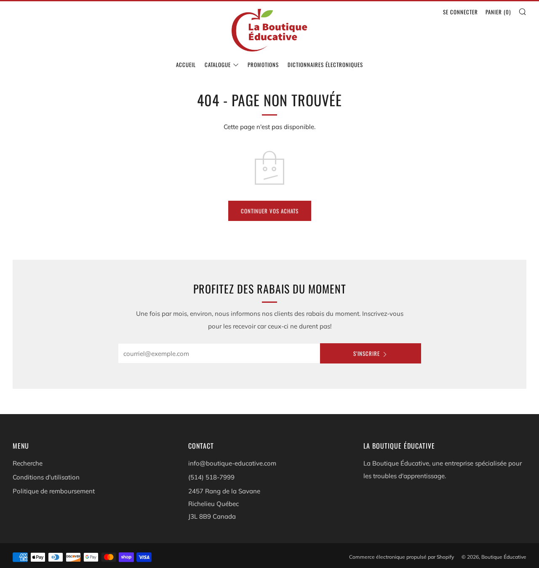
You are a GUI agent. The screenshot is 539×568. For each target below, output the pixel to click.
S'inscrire (366, 353)
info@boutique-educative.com (232, 463)
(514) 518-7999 (211, 477)
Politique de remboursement (54, 491)
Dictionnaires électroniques (325, 64)
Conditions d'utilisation (46, 477)
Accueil (186, 64)
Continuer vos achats (270, 211)
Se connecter (460, 12)
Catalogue (218, 64)
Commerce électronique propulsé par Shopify (401, 557)
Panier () (498, 12)
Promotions (263, 64)
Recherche (28, 463)
